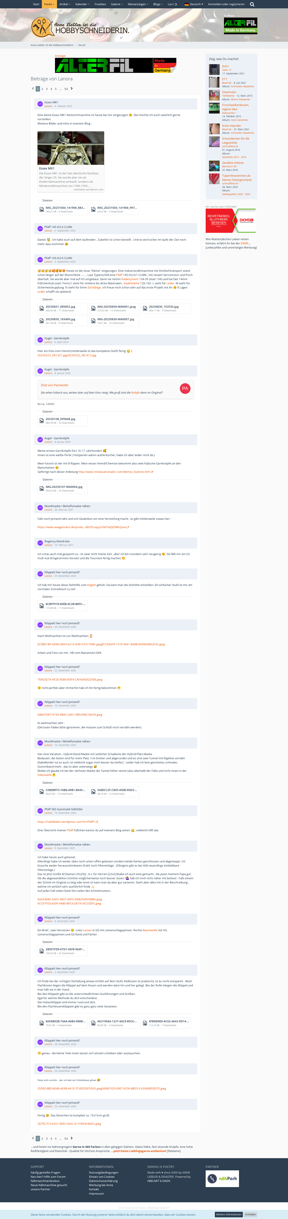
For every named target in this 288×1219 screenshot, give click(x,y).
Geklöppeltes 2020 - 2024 (236, 194)
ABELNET (153, 1181)
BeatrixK (227, 82)
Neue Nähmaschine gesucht (49, 1185)
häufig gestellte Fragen (45, 1172)
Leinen (87, 930)
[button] (194, 4)
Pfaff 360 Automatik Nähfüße (63, 809)
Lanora (48, 106)
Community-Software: (144, 1208)
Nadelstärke (132, 283)
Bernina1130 (229, 166)
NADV (166, 1181)
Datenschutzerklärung (103, 1181)
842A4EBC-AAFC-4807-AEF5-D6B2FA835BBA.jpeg (70, 899)
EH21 (225, 66)
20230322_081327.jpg (52, 355)
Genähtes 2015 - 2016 (234, 157)
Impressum (96, 1193)
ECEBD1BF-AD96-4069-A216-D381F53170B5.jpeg (70, 644)
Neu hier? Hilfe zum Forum (48, 1177)
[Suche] (252, 4)
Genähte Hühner (233, 163)
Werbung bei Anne (101, 1185)
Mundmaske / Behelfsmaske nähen (67, 506)
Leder (170, 283)
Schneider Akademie (242, 86)
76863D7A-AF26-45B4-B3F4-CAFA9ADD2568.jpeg (70, 679)
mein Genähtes (239, 119)
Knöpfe (135, 392)
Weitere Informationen (229, 1214)
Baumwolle (150, 930)
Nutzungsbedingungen (103, 1172)
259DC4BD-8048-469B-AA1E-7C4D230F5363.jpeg (70, 1088)
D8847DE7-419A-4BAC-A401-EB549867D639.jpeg (70, 714)
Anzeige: (60, 56)
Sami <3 (226, 70)
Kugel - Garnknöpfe (56, 338)
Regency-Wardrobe (57, 541)
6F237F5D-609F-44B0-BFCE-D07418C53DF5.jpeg (69, 903)
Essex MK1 (51, 102)
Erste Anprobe (231, 126)
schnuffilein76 (230, 146)
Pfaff (119, 275)
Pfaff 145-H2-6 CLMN (58, 227)
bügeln (91, 585)
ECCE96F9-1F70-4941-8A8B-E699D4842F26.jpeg (133, 644)
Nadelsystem (129, 279)
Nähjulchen (228, 112)
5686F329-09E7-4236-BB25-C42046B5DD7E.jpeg (134, 1088)
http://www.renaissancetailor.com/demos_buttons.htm (114, 472)
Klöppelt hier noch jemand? (62, 572)
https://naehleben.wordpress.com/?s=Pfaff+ (66, 822)
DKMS (244, 243)
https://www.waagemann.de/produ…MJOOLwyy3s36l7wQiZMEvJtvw (82, 527)
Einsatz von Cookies (101, 1177)
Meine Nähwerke (240, 99)
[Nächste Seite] (71, 89)
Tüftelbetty (228, 95)
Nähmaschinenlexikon (45, 1181)
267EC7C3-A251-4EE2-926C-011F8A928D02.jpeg (69, 1124)
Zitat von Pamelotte (54, 385)
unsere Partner (40, 1189)
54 (66, 89)
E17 (224, 79)
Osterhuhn (229, 92)
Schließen (250, 1214)
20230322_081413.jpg (81, 355)
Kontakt (94, 1189)
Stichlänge (94, 287)
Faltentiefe (45, 775)
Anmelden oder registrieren (226, 4)
